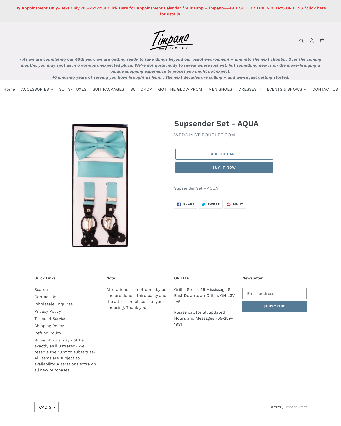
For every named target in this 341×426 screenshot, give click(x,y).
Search (41, 289)
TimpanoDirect (295, 407)
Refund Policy (47, 333)
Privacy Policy (47, 311)
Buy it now (224, 167)
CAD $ (45, 407)
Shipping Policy (49, 325)
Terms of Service (50, 318)
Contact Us (45, 296)
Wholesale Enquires (53, 304)
